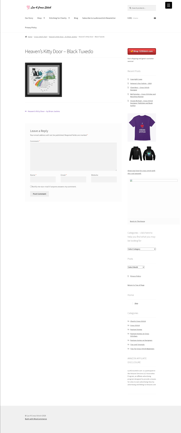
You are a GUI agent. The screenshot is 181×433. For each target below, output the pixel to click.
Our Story (29, 18)
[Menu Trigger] (168, 5)
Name (33, 175)
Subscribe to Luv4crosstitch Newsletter (99, 18)
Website (94, 175)
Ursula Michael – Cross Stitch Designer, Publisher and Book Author (141, 103)
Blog (76, 18)
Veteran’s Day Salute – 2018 (140, 83)
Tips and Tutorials (137, 344)
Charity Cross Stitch (138, 321)
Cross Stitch (135, 325)
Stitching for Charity (57, 18)
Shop (39, 18)
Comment (35, 141)
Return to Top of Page (136, 285)
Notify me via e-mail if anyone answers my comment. (54, 186)
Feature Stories (136, 329)
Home (30, 37)
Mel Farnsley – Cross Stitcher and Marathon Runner (143, 95)
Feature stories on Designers (141, 340)
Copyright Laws (136, 79)
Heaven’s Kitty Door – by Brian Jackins (63, 37)
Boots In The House (137, 221)
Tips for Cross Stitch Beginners (142, 349)
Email (64, 175)
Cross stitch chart (40, 37)
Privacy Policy (31, 27)
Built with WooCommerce (36, 419)
